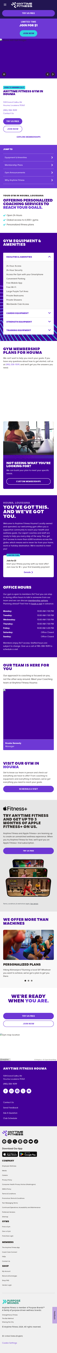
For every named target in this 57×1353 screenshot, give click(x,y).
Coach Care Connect (9, 1252)
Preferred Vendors (8, 1212)
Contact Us (8, 113)
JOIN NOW (28, 33)
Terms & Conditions (9, 1193)
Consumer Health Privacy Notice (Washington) (19, 1184)
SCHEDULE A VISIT (28, 789)
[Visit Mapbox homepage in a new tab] (5, 1059)
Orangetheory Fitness (9, 1315)
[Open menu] (5, 5)
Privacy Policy (7, 1180)
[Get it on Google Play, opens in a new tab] (28, 1154)
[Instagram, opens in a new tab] (9, 1141)
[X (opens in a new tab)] (23, 1091)
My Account (6, 1271)
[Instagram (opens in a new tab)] (11, 1091)
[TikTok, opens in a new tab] (36, 1141)
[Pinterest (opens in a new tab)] (17, 1091)
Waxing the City (8, 1322)
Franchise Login (7, 1236)
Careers (5, 1175)
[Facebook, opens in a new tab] (4, 1141)
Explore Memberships (28, 137)
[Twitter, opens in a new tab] (15, 1141)
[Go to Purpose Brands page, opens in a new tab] (11, 1301)
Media (4, 1170)
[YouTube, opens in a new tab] (31, 1141)
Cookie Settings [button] (9, 1343)
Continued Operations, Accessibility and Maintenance (21, 1207)
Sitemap (5, 1217)
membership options (38, 600)
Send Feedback (10, 1108)
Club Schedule (10, 1118)
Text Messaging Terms (10, 1203)
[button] (47, 74)
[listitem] (28, 719)
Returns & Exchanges (9, 1276)
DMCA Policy (6, 1189)
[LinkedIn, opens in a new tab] (20, 1141)
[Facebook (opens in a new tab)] (5, 1091)
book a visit (36, 604)
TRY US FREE (28, 13)
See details (34, 904)
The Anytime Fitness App (11, 1247)
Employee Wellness (9, 1166)
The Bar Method (8, 1318)
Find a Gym (6, 1226)
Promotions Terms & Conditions (13, 1198)
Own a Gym (6, 1231)
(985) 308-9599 (10, 110)
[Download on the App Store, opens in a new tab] (10, 1154)
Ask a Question (10, 1113)
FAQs (4, 1256)
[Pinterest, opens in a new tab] (25, 1141)
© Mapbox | (38, 1059)
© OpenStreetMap (49, 1059)
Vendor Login (7, 1285)
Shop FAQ (5, 1280)
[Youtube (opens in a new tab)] (29, 1091)
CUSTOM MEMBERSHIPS (28, 481)
